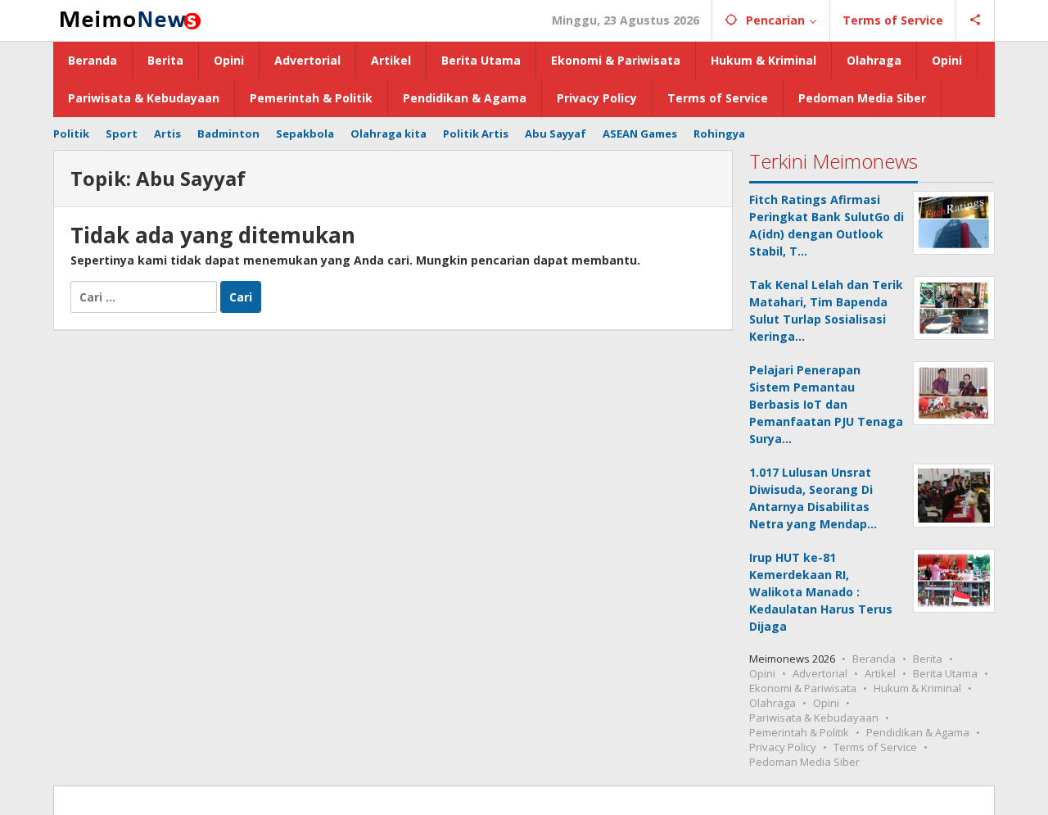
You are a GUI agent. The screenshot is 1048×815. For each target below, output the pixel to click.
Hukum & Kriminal (917, 688)
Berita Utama (945, 673)
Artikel (880, 673)
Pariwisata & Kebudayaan (814, 717)
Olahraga (772, 702)
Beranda (874, 658)
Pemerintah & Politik (799, 732)
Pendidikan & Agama (917, 732)
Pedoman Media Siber (804, 761)
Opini (762, 673)
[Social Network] (975, 20)
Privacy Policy (782, 747)
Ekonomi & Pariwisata (802, 688)
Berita (927, 658)
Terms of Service (875, 747)
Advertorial (820, 673)
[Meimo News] (127, 18)
